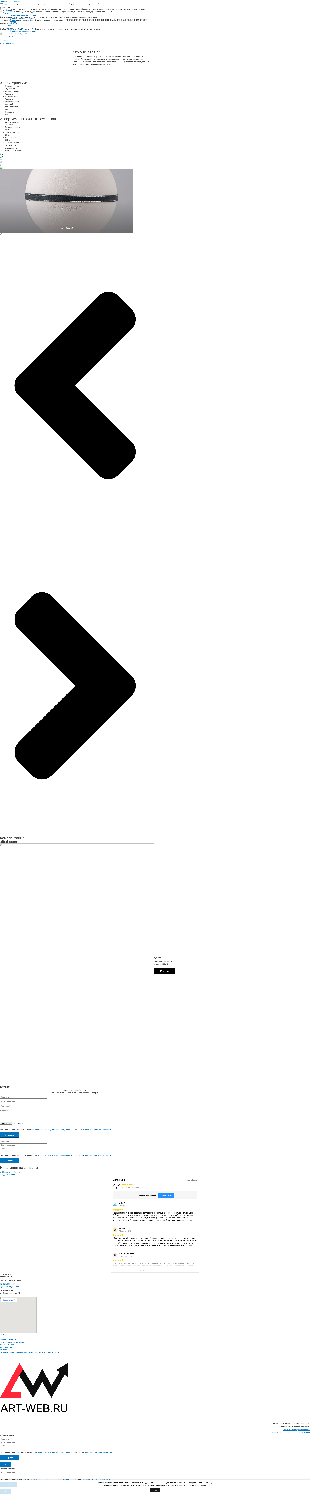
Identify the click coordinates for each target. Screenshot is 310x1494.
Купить (164, 971)
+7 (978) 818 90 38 (7, 1284)
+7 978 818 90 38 (7, 43)
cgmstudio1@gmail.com (9, 1287)
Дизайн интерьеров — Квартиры (23, 15)
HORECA (14, 23)
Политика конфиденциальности (296, 1430)
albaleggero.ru (12, 842)
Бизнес (13, 21)
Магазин (8, 26)
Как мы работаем (7, 1345)
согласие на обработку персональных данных (51, 1130)
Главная (8, 10)
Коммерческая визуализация (12, 1342)
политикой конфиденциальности (163, 1485)
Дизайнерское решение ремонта (23, 31)
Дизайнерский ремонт (14, 28)
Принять (155, 1490)
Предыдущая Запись (10, 1172)
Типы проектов (6, 1347)
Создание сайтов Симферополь (13, 1352)
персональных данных (197, 1485)
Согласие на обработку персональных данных (290, 1432)
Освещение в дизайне (19, 34)
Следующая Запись (9, 1175)
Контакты (9, 36)
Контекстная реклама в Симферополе (43, 1352)
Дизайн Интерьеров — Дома (21, 18)
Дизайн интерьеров (8, 1339)
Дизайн (8, 13)
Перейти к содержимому (10, 1)
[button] (5, 8)
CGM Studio (5, 4)
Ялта (2, 1334)
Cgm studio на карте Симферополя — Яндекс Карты (155, 1270)
